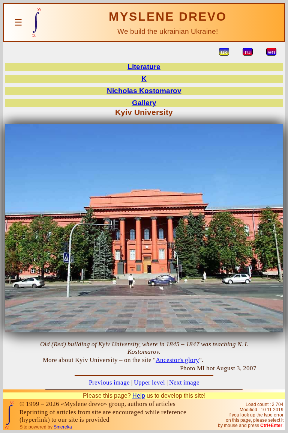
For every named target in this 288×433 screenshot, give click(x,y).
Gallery (144, 103)
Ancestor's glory (177, 360)
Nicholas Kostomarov (144, 91)
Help (138, 395)
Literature (144, 67)
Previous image (109, 382)
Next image (184, 382)
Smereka (63, 427)
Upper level (149, 382)
